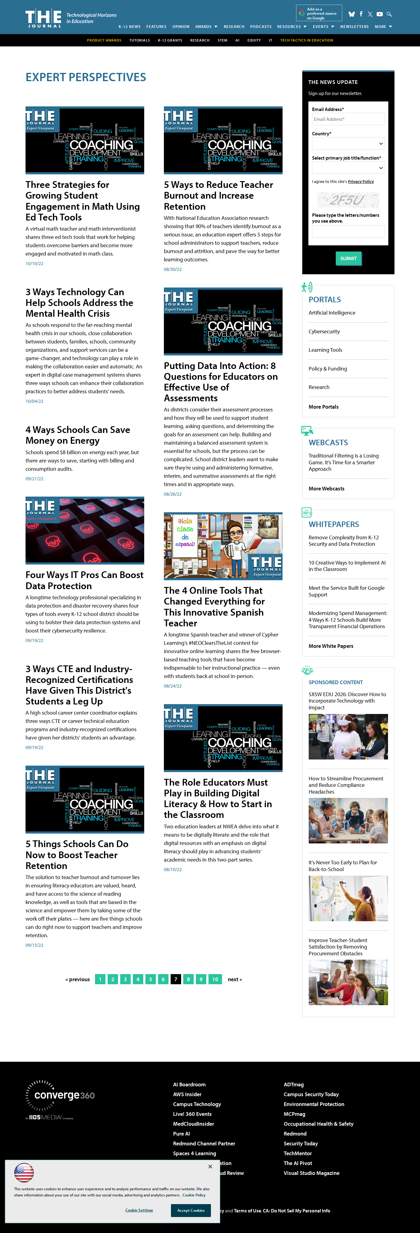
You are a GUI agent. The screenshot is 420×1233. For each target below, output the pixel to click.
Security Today (301, 1143)
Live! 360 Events (192, 1113)
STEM (223, 40)
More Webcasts (327, 488)
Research (234, 26)
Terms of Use (247, 1210)
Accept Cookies (191, 1210)
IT (270, 40)
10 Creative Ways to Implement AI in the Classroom (347, 566)
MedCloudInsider (193, 1123)
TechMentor (298, 1153)
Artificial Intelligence (332, 312)
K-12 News (130, 26)
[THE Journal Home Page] (71, 18)
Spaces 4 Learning (194, 1153)
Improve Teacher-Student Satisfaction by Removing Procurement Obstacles (338, 947)
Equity (254, 40)
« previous (77, 979)
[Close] (210, 1166)
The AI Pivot (298, 1163)
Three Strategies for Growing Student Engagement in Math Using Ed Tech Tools (83, 200)
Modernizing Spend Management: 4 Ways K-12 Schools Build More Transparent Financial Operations (348, 619)
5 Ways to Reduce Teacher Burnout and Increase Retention (218, 195)
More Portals (324, 406)
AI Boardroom (189, 1084)
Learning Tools (325, 349)
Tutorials (139, 40)
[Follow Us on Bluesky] (352, 14)
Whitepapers (334, 523)
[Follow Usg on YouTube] (380, 14)
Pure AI (181, 1133)
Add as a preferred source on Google (322, 13)
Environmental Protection (314, 1104)
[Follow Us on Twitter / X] (370, 14)
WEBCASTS (328, 442)
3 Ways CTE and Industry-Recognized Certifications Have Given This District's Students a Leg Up (79, 684)
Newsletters (354, 26)
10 (215, 979)
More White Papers (331, 645)
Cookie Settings (139, 1209)
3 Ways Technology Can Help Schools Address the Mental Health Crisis (79, 302)
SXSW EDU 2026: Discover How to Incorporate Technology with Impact (347, 701)
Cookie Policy (194, 1194)
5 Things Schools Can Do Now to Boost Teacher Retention (77, 854)
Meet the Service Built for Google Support (347, 591)
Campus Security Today (311, 1094)
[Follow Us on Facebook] (361, 14)
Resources (289, 26)
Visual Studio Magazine (311, 1172)
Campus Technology (197, 1104)
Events (321, 26)
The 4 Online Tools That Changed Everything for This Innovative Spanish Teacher (214, 606)
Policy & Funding (328, 368)
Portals (325, 299)
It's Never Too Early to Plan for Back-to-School (343, 865)
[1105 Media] (62, 1151)
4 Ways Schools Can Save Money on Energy (78, 434)
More (380, 26)
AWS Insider (187, 1094)
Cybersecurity (324, 331)
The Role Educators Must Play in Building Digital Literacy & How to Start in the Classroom (218, 798)
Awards (203, 26)
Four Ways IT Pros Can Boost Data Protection (85, 579)
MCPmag (294, 1113)
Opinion (181, 26)
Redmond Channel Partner (204, 1143)
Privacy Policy (361, 181)
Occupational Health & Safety (319, 1123)
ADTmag (294, 1084)
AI (238, 40)
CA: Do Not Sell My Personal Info (296, 1210)
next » (235, 979)
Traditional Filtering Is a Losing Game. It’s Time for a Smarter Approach (344, 462)
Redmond (295, 1133)
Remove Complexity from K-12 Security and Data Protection (344, 541)
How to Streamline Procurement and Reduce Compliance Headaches (346, 785)
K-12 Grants (170, 40)
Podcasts (261, 26)
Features (156, 26)
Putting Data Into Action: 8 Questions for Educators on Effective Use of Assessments (221, 381)
